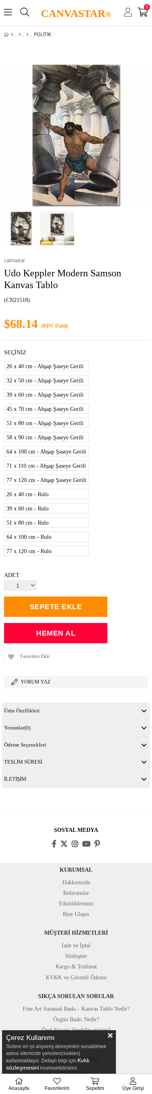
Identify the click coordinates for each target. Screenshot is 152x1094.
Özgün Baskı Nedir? (76, 1019)
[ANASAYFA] (12, 34)
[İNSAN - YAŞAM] (27, 34)
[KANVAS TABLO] (20, 34)
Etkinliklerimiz (76, 904)
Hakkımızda (76, 882)
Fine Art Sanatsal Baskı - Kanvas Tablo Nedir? (76, 1009)
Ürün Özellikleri (22, 711)
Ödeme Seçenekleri (25, 745)
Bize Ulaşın (76, 914)
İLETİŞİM (15, 779)
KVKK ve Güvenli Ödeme (76, 978)
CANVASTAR (76, 14)
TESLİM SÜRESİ (23, 762)
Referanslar (76, 893)
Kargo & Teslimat (76, 967)
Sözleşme (76, 956)
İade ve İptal (76, 945)
